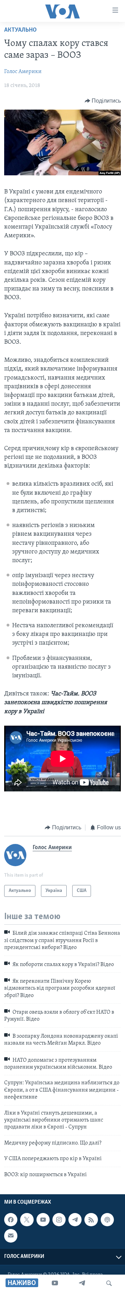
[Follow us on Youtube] (43, 1219)
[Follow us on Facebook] (10, 1219)
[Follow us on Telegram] (75, 1219)
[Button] (103, 100)
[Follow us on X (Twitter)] (26, 1219)
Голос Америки (23, 71)
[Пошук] (109, 1283)
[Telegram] (82, 1283)
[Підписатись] (10, 1235)
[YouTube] (55, 1283)
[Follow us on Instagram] (59, 1219)
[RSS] (91, 1219)
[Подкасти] (107, 1219)
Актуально (20, 30)
